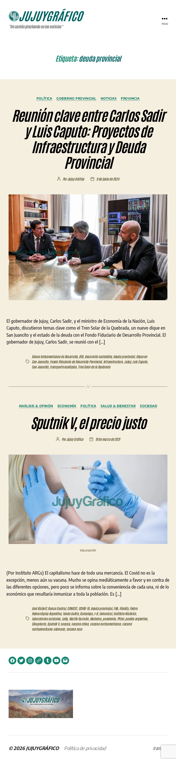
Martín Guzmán (79, 618)
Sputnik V (53, 624)
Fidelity (123, 608)
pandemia (109, 618)
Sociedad (148, 406)
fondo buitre (71, 613)
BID (81, 356)
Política (44, 98)
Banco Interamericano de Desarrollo (55, 356)
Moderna (95, 618)
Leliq (65, 618)
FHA (116, 608)
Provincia (130, 98)
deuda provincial (124, 356)
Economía (67, 406)
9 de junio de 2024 (107, 179)
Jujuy (127, 361)
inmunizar (105, 613)
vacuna (65, 624)
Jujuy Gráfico (75, 179)
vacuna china (80, 624)
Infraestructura (113, 361)
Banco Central (57, 608)
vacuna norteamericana (105, 624)
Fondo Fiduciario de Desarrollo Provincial (76, 361)
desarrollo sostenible (98, 356)
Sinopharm (39, 624)
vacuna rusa (74, 629)
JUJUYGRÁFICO (42, 748)
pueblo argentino (136, 618)
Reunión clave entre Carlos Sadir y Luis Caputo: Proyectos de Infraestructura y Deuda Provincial (88, 138)
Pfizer (120, 618)
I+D (96, 613)
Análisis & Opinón (36, 406)
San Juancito (40, 367)
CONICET (72, 608)
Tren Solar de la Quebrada (94, 367)
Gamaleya (86, 613)
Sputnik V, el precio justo (88, 422)
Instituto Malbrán (124, 613)
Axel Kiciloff (39, 608)
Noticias (109, 98)
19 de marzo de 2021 (107, 439)
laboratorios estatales (46, 618)
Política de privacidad (85, 748)
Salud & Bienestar (118, 406)
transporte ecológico (63, 367)
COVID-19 (84, 608)
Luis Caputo (139, 361)
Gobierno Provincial (76, 98)
